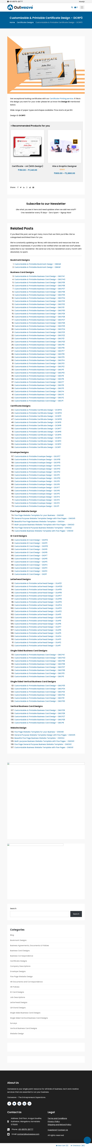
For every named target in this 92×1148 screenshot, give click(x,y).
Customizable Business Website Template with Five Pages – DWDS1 (43, 531)
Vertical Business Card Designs (23, 1028)
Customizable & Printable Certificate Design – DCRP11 (37, 416)
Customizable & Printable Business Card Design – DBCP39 (39, 282)
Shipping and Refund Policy (59, 1124)
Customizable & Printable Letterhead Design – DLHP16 (38, 599)
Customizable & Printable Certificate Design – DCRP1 (37, 447)
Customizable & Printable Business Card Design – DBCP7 (39, 382)
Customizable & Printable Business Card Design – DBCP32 (39, 304)
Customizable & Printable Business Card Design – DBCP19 (39, 344)
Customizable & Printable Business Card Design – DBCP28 (39, 316)
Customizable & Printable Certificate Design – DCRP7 (37, 428)
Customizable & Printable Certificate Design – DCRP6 (37, 431)
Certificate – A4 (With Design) (27, 166)
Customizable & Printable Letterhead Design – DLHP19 (38, 589)
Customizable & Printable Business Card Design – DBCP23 (39, 332)
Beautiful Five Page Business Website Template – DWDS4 (39, 521)
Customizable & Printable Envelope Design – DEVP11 (37, 475)
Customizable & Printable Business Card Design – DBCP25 (39, 326)
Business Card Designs (20, 950)
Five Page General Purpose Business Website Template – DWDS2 (42, 527)
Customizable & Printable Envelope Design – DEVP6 (37, 490)
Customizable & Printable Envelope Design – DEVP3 (37, 500)
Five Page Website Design (21, 976)
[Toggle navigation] (82, 7)
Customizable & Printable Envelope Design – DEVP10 (37, 478)
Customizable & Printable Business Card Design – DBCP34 (39, 298)
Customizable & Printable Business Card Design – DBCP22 (39, 335)
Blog (12, 935)
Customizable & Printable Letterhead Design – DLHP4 (37, 636)
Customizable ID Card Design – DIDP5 (30, 561)
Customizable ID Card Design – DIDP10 (31, 546)
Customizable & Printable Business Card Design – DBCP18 (39, 348)
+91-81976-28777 (16, 1)
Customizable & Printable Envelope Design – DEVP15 (37, 462)
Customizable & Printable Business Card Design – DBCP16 (39, 354)
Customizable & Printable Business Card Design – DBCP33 (39, 301)
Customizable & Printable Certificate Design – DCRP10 (38, 419)
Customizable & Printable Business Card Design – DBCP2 (39, 397)
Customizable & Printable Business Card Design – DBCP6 (39, 385)
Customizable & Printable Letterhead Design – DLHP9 (37, 620)
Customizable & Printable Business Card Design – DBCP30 (39, 310)
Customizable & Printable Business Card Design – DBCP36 (39, 292)
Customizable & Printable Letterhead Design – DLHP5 (37, 633)
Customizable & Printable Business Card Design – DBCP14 (39, 360)
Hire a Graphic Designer (64, 166)
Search (13, 908)
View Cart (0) (63, 1145)
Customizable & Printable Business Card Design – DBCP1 (38, 401)
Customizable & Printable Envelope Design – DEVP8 (37, 484)
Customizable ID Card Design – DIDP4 (30, 565)
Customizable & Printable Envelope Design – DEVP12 (37, 472)
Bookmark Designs (18, 940)
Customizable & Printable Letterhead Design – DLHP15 (38, 602)
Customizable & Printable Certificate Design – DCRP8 (37, 425)
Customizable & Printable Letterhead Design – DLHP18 (38, 592)
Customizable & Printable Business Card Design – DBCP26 (39, 323)
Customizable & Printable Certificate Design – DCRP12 (38, 413)
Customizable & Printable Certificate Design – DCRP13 (38, 410)
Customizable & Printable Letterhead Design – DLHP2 (37, 642)
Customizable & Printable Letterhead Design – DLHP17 (38, 596)
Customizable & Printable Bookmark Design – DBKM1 (37, 267)
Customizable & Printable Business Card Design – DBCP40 (39, 279)
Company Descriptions (20, 966)
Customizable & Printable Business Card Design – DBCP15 (39, 357)
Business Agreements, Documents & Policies (29, 945)
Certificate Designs (18, 961)
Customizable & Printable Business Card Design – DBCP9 (39, 376)
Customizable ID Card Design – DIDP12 (31, 540)
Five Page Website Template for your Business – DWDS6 (39, 515)
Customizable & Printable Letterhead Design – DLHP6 (37, 630)
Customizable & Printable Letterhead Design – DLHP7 (37, 627)
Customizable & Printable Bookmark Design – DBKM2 (37, 264)
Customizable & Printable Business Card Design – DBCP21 (39, 338)
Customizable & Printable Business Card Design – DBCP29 (39, 313)
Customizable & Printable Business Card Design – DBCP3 (39, 394)
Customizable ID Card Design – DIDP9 (30, 549)
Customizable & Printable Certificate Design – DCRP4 (37, 438)
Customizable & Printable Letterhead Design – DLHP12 (38, 611)
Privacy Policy (54, 1121)
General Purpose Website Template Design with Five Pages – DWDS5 (44, 518)
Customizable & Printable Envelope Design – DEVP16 (37, 459)
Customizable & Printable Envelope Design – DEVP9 (37, 481)
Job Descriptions (17, 997)
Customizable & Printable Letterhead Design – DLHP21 (38, 583)
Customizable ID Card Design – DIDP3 (30, 568)
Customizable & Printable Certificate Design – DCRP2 (37, 444)
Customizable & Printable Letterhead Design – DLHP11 (37, 614)
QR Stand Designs (18, 1007)
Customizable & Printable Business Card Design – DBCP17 (39, 351)
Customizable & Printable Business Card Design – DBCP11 (39, 369)
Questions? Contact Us (58, 1130)
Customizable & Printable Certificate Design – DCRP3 (37, 441)
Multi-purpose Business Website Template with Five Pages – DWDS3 (44, 524)
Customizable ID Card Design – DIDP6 (30, 558)
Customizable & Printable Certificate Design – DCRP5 (37, 435)
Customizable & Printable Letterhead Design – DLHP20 (38, 586)
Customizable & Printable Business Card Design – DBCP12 (39, 366)
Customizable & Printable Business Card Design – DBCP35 (39, 295)
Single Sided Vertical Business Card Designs (29, 1018)
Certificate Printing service (61, 98)
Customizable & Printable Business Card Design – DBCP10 (39, 373)
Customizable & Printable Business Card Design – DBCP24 (39, 329)
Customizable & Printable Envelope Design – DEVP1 (36, 506)
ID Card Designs (17, 992)
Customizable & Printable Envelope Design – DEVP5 (37, 493)
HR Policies (14, 987)
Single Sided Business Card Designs (25, 1012)
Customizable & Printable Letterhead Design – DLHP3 (37, 639)
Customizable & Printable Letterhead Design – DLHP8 (37, 624)
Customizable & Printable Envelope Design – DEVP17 (37, 456)
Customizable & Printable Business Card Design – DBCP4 (39, 391)
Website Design (17, 1033)
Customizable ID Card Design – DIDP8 (30, 552)
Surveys (13, 1023)
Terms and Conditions (57, 1118)
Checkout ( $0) (79, 1145)
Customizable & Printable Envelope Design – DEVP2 (37, 503)
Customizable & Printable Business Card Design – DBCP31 (39, 307)
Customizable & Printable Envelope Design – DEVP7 (37, 487)
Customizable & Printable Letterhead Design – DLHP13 (38, 608)
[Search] (72, 7)
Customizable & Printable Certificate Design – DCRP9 (37, 422)
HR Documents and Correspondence (26, 981)
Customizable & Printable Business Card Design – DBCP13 (39, 363)
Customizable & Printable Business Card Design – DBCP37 (39, 288)
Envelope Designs (18, 971)
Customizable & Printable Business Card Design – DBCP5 (39, 388)
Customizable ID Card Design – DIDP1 (30, 574)
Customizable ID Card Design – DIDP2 (30, 571)
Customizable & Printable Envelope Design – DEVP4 (37, 497)
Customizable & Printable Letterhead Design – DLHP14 (38, 605)
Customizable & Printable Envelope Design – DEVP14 (37, 465)
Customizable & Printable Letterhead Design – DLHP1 (37, 645)
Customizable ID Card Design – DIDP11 (30, 543)
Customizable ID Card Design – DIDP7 (30, 555)
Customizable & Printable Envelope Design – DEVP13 (37, 469)
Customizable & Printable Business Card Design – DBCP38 (39, 285)
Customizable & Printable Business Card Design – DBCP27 (39, 320)
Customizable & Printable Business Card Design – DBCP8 (39, 379)
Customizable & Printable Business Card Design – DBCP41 (39, 276)
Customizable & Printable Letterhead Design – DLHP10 (38, 617)
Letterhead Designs (18, 1002)
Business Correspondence (21, 956)
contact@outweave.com (28, 1134)
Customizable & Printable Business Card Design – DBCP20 (39, 341)
